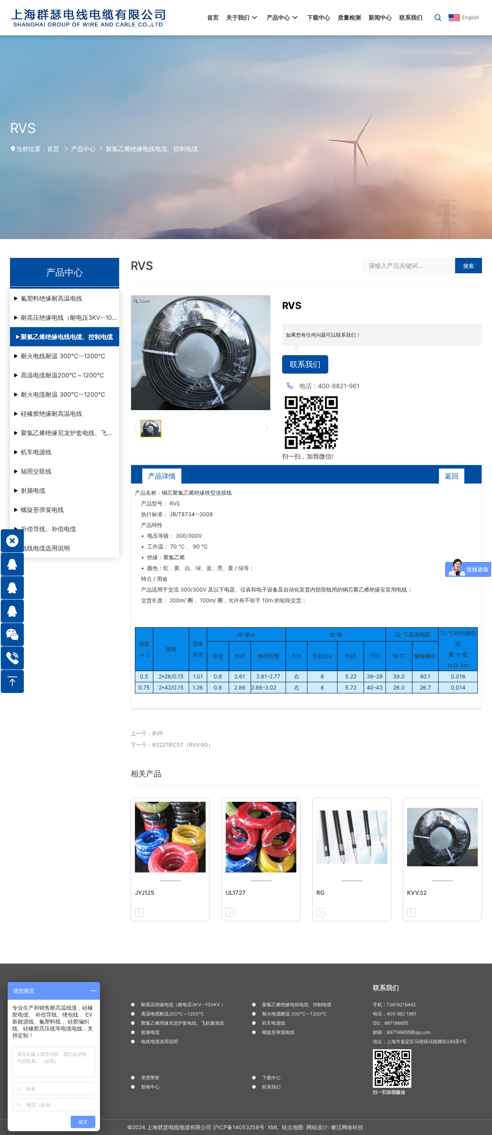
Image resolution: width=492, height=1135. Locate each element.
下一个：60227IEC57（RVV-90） (172, 744)
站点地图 (292, 1127)
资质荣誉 (150, 1077)
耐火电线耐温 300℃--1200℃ (63, 356)
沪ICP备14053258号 (238, 1127)
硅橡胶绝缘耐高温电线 (51, 413)
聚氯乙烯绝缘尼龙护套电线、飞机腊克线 (70, 433)
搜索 (468, 266)
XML (273, 1127)
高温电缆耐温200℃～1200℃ (62, 375)
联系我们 (305, 364)
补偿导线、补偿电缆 (48, 529)
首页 (53, 149)
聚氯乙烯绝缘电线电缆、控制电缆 (152, 149)
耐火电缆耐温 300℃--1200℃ (63, 394)
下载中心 (271, 1077)
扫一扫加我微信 (389, 1092)
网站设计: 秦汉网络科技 (334, 1127)
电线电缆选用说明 (45, 548)
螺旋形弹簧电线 (42, 509)
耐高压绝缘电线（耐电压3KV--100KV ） (70, 317)
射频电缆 (33, 490)
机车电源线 (36, 452)
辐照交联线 (36, 471)
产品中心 (83, 149)
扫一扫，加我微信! (307, 456)
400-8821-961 (338, 386)
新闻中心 (150, 1087)
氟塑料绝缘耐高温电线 (51, 298)
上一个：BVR (147, 733)
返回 (452, 476)
